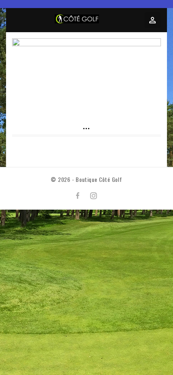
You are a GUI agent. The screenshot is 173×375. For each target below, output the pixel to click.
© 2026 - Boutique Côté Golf (86, 179)
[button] (26, 57)
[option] (86, 73)
